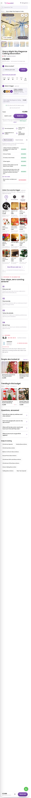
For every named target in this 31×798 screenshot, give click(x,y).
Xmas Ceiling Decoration (9, 467)
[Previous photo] (3, 26)
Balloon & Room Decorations (10, 451)
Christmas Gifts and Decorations (11, 459)
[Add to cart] (15, 794)
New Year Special (21, 471)
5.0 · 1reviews (7, 37)
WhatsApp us (23, 120)
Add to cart (7, 116)
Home (2, 11)
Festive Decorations (21, 444)
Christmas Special (7, 444)
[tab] (4, 44)
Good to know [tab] (19, 140)
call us (14, 122)
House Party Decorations (9, 455)
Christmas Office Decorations (10, 463)
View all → (26, 359)
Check (23, 69)
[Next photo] (26, 26)
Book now (20, 116)
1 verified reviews (11, 56)
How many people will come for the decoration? (13, 421)
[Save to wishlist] (26, 15)
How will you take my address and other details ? (12, 415)
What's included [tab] (8, 140)
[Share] (22, 15)
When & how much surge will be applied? (12, 434)
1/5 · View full (23, 37)
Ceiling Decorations (7, 471)
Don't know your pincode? (9, 74)
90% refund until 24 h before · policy (15, 105)
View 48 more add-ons (14, 267)
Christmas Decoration (8, 448)
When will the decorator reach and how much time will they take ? (13, 428)
